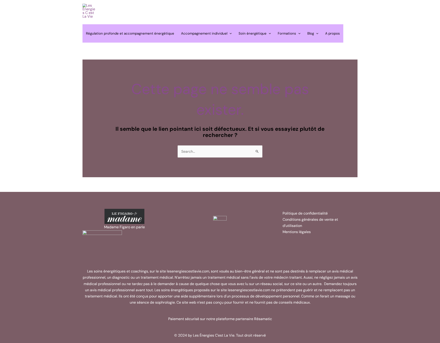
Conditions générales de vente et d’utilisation (310, 222)
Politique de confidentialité (305, 213)
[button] (229, 33)
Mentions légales (297, 231)
